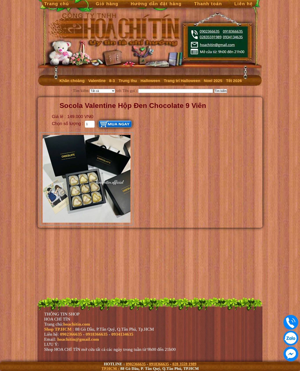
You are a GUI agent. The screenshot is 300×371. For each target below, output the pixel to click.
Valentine (97, 81)
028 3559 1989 (184, 364)
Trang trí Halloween (182, 81)
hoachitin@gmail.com (78, 339)
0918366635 (159, 364)
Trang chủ (56, 3)
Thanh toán (208, 3)
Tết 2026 (234, 81)
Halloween (150, 81)
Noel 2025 (213, 81)
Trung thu (128, 81)
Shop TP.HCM (58, 329)
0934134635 (122, 334)
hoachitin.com (76, 324)
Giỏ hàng (107, 3)
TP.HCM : (110, 368)
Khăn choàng (72, 81)
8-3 (112, 81)
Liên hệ (243, 3)
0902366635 (136, 364)
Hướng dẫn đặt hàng (156, 3)
